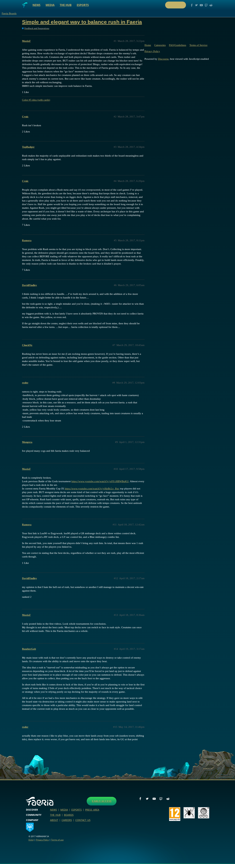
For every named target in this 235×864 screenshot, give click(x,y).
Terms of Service (198, 45)
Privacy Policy (152, 51)
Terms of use (57, 839)
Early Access (101, 801)
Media (50, 5)
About (54, 820)
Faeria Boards (9, 13)
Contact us (82, 820)
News (36, 5)
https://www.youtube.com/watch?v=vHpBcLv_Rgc (92, 488)
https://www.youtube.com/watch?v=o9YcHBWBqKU (100, 481)
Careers (67, 820)
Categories (160, 45)
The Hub (66, 5)
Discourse (163, 59)
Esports (83, 5)
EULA (31, 839)
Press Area (92, 809)
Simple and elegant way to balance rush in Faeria (82, 22)
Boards (69, 814)
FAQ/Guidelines (177, 45)
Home (148, 45)
